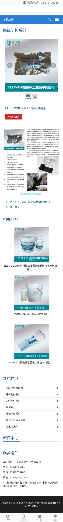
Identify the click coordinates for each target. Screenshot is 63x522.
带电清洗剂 (12, 426)
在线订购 (15, 116)
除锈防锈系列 (13, 413)
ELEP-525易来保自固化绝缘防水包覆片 (30, 362)
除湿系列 (11, 407)
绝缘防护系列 (13, 394)
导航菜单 (8, 19)
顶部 (55, 519)
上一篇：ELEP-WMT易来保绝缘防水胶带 (27, 202)
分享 (7, 519)
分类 (39, 520)
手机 (23, 519)
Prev (10, 65)
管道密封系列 (13, 400)
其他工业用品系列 (15, 420)
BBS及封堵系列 (14, 387)
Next (53, 65)
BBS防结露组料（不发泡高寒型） (30, 314)
